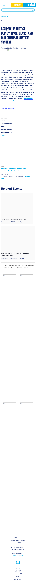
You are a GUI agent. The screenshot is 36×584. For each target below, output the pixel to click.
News (18, 576)
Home (18, 568)
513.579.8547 (18, 542)
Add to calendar (9, 108)
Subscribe (17, 5)
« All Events (5, 17)
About (18, 571)
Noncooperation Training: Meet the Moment (13, 219)
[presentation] (17, 205)
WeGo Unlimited (18, 555)
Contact (18, 579)
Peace (3, 135)
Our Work (18, 574)
